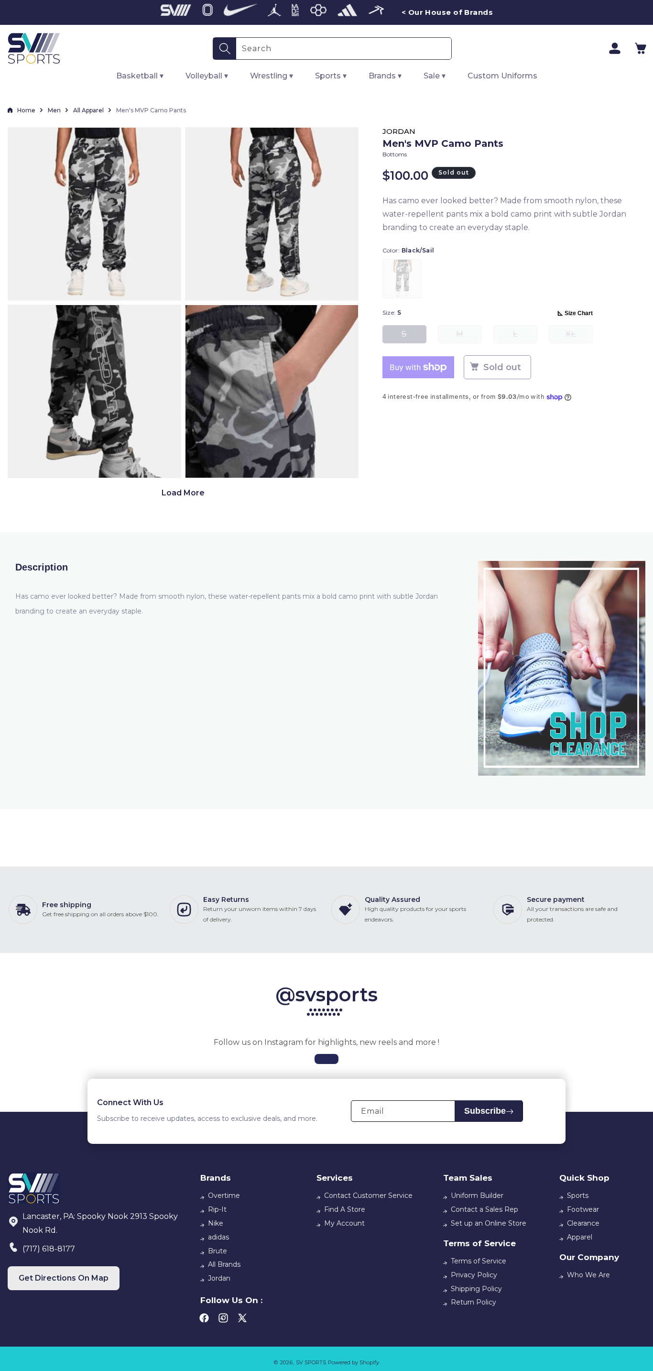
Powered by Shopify (353, 1362)
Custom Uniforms (502, 75)
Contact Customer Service (368, 1195)
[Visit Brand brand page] (176, 12)
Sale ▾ (435, 75)
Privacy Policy (474, 1275)
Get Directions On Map (64, 1278)
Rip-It (217, 1209)
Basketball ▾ (139, 75)
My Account (344, 1223)
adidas (218, 1237)
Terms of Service (478, 1261)
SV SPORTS (311, 1362)
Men (54, 110)
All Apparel (88, 110)
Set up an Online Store (488, 1223)
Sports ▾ (331, 75)
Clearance (583, 1223)
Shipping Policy (476, 1288)
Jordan (219, 1278)
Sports (577, 1195)
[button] (640, 48)
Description (41, 567)
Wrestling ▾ (271, 75)
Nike (215, 1223)
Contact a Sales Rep (484, 1209)
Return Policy (473, 1302)
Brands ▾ (385, 75)
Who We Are (588, 1275)
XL (579, 336)
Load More (183, 492)
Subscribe (485, 1111)
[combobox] (343, 48)
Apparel (579, 1237)
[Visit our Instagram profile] (326, 1059)
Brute (217, 1251)
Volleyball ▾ (206, 75)
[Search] (224, 48)
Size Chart (579, 313)
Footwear (583, 1209)
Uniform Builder (477, 1195)
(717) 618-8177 (48, 1248)
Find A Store (344, 1209)
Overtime (224, 1195)
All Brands (224, 1264)
